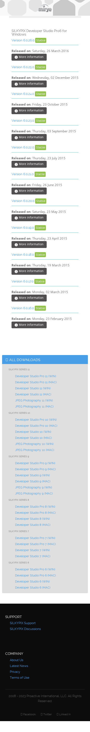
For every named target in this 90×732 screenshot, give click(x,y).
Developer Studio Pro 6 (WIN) (35, 569)
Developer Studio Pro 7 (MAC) (35, 544)
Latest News (19, 666)
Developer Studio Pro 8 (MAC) (35, 512)
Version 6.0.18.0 (23, 255)
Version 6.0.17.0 (23, 281)
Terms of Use (19, 678)
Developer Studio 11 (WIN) (33, 388)
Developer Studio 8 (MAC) (32, 524)
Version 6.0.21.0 (23, 174)
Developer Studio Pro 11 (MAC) (36, 382)
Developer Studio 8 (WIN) (32, 518)
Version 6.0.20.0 (23, 201)
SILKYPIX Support (23, 623)
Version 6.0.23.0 (23, 121)
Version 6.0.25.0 (23, 67)
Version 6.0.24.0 (23, 94)
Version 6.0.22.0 (23, 147)
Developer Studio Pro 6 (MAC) (35, 575)
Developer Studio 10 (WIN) (33, 431)
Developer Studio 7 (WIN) (32, 550)
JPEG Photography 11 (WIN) (34, 400)
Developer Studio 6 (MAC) (32, 587)
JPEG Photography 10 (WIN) (34, 444)
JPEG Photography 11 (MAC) (34, 406)
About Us (16, 660)
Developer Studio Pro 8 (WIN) (35, 506)
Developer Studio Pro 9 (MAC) (35, 469)
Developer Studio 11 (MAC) (33, 394)
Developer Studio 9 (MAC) (32, 481)
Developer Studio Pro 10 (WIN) (36, 419)
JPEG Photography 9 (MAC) (34, 493)
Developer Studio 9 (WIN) (32, 475)
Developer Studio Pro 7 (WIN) (35, 538)
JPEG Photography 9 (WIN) (33, 487)
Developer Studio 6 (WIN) (32, 581)
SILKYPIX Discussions (25, 629)
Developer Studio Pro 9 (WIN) (35, 463)
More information (31, 57)
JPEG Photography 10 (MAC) (34, 450)
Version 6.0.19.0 (23, 228)
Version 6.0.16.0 (23, 308)
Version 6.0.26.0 (23, 40)
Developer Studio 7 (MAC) (32, 556)
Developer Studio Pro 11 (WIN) (35, 376)
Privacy (15, 672)
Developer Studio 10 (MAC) (33, 437)
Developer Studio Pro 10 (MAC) (36, 425)
